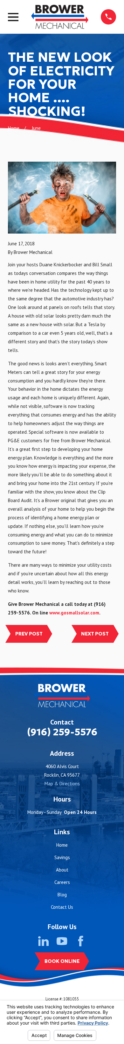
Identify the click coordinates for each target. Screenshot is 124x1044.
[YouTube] (62, 941)
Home (62, 845)
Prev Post (29, 634)
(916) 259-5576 (62, 732)
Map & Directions (62, 784)
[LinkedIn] (43, 941)
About (62, 870)
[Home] (59, 17)
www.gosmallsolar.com (74, 613)
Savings (62, 857)
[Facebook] (80, 941)
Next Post (95, 634)
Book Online (62, 961)
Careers (62, 882)
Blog (62, 895)
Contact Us (62, 907)
